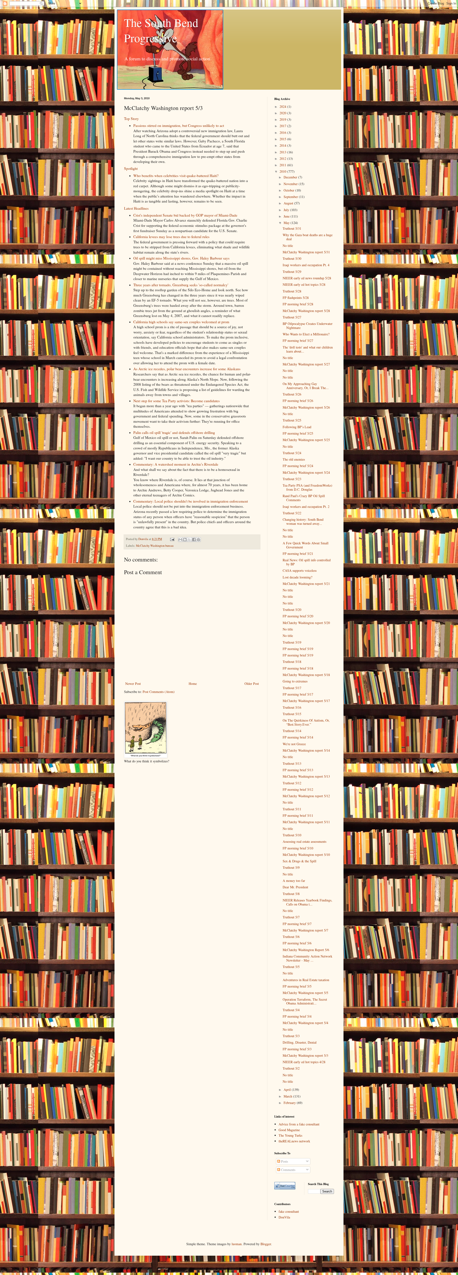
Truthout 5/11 (292, 809)
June (287, 216)
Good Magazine (289, 1130)
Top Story (131, 118)
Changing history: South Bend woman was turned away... (303, 521)
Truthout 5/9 (291, 867)
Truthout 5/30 (292, 258)
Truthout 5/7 (291, 917)
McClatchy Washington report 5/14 (306, 750)
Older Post (252, 683)
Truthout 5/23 (292, 479)
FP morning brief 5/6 (297, 943)
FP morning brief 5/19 (298, 648)
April (288, 1089)
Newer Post (133, 683)
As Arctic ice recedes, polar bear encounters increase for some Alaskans (186, 368)
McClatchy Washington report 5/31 (306, 252)
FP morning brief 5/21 (298, 553)
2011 (283, 165)
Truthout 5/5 (291, 966)
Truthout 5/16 (292, 707)
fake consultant (289, 1211)
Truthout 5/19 (292, 642)
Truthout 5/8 (291, 893)
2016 (283, 132)
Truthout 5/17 (292, 688)
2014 (283, 145)
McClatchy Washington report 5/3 (305, 1055)
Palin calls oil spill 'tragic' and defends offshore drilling (174, 432)
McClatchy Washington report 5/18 (306, 674)
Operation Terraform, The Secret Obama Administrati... (305, 1001)
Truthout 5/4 (291, 1010)
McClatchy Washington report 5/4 (305, 1022)
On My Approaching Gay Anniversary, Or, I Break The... (306, 385)
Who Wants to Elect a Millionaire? (306, 334)
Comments (287, 1169)
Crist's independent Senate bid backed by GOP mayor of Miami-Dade (185, 215)
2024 (283, 106)
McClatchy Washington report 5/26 (306, 407)
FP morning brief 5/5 (297, 986)
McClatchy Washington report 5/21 (306, 583)
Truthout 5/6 (291, 936)
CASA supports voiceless (300, 570)
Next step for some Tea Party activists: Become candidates (176, 400)
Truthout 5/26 (292, 394)
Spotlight (131, 168)
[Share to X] (189, 539)
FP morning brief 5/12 (298, 789)
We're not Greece (294, 744)
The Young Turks (290, 1135)
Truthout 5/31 (292, 228)
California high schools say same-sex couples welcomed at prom (181, 321)
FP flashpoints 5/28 (296, 297)
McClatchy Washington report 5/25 (306, 439)
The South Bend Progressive (161, 30)
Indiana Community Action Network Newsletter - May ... (307, 958)
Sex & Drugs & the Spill (299, 861)
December (291, 177)
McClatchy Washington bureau (154, 546)
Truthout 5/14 (292, 731)
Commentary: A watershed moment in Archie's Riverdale (175, 464)
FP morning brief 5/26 (298, 400)
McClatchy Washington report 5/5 (305, 992)
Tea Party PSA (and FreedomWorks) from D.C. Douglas (307, 487)
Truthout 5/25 (292, 420)
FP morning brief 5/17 (298, 694)
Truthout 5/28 (292, 291)
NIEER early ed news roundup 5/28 (307, 278)
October (289, 190)
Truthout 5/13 (292, 763)
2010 (283, 171)
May (287, 222)
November (291, 184)
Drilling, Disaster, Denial (300, 1042)
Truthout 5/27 (292, 317)
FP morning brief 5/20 (298, 616)
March (288, 1096)
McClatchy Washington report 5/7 (305, 930)
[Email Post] (172, 539)
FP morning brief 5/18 (298, 668)
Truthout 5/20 (292, 609)
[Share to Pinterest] (198, 539)
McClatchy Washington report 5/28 (306, 310)
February (290, 1102)
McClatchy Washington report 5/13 (306, 776)
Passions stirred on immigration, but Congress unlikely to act (178, 125)
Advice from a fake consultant (299, 1124)
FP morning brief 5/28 (298, 304)
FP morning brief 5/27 (298, 340)
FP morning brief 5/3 (297, 1049)
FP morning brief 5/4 (297, 1016)
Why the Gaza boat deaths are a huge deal (308, 237)
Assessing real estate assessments (304, 841)
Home (193, 683)
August (289, 203)
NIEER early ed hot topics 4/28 (304, 1062)
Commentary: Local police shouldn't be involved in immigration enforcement (190, 501)
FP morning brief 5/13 (298, 770)
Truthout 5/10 (292, 835)
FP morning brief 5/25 (298, 433)
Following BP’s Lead (297, 427)
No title (288, 245)
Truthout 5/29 (292, 271)
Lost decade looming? (297, 577)
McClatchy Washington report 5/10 (306, 854)
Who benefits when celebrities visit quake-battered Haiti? (176, 175)
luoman (237, 1244)
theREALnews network (294, 1141)
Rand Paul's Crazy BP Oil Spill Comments (304, 498)
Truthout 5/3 (291, 1036)
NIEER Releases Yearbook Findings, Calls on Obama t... (307, 902)
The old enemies (294, 459)
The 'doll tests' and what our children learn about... (308, 349)
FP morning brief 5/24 (298, 465)
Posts (284, 1161)
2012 (283, 158)
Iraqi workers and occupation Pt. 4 (306, 265)
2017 (283, 126)
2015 (283, 139)
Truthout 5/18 (292, 661)
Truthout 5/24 (292, 453)
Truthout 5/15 (292, 714)
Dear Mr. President (295, 887)
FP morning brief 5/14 (298, 737)
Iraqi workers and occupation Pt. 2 (306, 506)
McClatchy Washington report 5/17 (306, 700)
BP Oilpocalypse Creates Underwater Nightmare (308, 325)
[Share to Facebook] (194, 539)
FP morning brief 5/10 (298, 848)
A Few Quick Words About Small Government (305, 545)
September (291, 196)
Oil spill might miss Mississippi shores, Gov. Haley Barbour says (181, 258)
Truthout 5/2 (291, 1068)
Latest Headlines (136, 208)
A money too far (294, 880)
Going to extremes (295, 681)
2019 (283, 119)
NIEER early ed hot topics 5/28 (304, 284)
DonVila (284, 1217)
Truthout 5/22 (292, 513)
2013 (283, 152)
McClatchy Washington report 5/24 (306, 472)
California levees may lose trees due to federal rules (171, 236)
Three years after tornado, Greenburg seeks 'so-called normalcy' (180, 284)
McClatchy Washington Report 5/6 (306, 949)
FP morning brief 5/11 (298, 815)
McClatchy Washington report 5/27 (306, 364)
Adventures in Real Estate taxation (306, 980)
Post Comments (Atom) (159, 691)
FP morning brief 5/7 (297, 923)
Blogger (265, 1244)
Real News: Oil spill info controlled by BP (307, 562)
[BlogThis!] (184, 539)
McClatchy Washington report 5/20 (306, 622)
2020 (283, 113)
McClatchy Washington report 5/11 (306, 822)
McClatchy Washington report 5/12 (306, 796)
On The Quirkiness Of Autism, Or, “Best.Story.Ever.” (306, 722)
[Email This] (180, 539)
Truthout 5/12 (292, 783)
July (287, 210)
